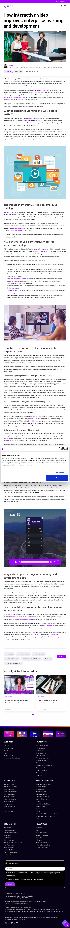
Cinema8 (36, 635)
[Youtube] (17, 923)
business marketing (12, 659)
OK (57, 478)
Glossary (39, 840)
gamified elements (33, 419)
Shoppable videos (9, 796)
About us (6, 746)
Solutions (39, 809)
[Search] (61, 6)
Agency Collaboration (10, 852)
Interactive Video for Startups (45, 816)
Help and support (42, 833)
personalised (19, 230)
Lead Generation (9, 847)
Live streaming (41, 753)
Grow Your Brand (9, 845)
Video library (40, 751)
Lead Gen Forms (9, 801)
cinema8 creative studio (14, 663)
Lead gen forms (9, 855)
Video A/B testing (42, 770)
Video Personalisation (10, 792)
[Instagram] (14, 923)
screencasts (48, 410)
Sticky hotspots (8, 811)
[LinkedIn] (6, 923)
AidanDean (13, 65)
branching (6, 441)
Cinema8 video (8, 748)
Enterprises (7, 828)
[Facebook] (12, 923)
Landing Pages (41, 806)
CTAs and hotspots (10, 799)
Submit (10, 884)
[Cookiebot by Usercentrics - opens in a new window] (60, 448)
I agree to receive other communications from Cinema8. (26, 879)
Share (62, 656)
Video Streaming (41, 773)
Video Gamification (9, 794)
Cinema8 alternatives (43, 845)
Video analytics (41, 768)
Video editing (40, 763)
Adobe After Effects (42, 796)
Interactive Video (9, 784)
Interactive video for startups (13, 842)
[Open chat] (65, 923)
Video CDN (39, 775)
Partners (39, 838)
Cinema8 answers (41, 842)
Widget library (41, 787)
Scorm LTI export (41, 799)
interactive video (24, 654)
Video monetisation (42, 758)
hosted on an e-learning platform (14, 97)
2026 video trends (42, 847)
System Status (8, 755)
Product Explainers (9, 850)
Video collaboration (10, 806)
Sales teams (7, 835)
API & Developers (42, 835)
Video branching (9, 789)
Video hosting (40, 748)
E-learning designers (10, 830)
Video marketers (9, 840)
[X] (9, 923)
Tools (38, 811)
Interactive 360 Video (10, 787)
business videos (39, 654)
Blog (37, 830)
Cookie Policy (28, 907)
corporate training (32, 118)
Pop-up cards (8, 804)
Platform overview (42, 746)
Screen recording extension (12, 758)
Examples (39, 828)
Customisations (41, 792)
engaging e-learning (43, 90)
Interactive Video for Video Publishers (48, 814)
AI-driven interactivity (10, 809)
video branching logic (17, 228)
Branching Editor (41, 794)
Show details (60, 472)
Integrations (40, 789)
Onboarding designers (10, 833)
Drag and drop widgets (43, 784)
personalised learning (27, 619)
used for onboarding (41, 251)
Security (6, 753)
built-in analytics (48, 626)
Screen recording (41, 760)
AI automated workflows (44, 765)
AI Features (40, 819)
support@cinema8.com (12, 912)
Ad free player (41, 755)
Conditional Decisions (43, 804)
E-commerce (7, 838)
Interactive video (9, 212)
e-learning (10, 654)
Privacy (20, 907)
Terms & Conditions (11, 907)
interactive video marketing (32, 659)
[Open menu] (65, 6)
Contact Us (7, 751)
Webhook (39, 801)
